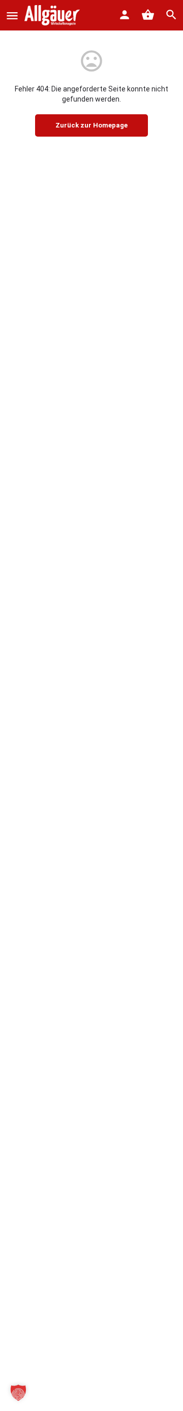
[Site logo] (53, 15)
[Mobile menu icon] (12, 15)
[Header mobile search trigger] (171, 14)
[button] (18, 1392)
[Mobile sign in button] (124, 14)
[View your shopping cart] (148, 14)
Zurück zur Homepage (91, 125)
